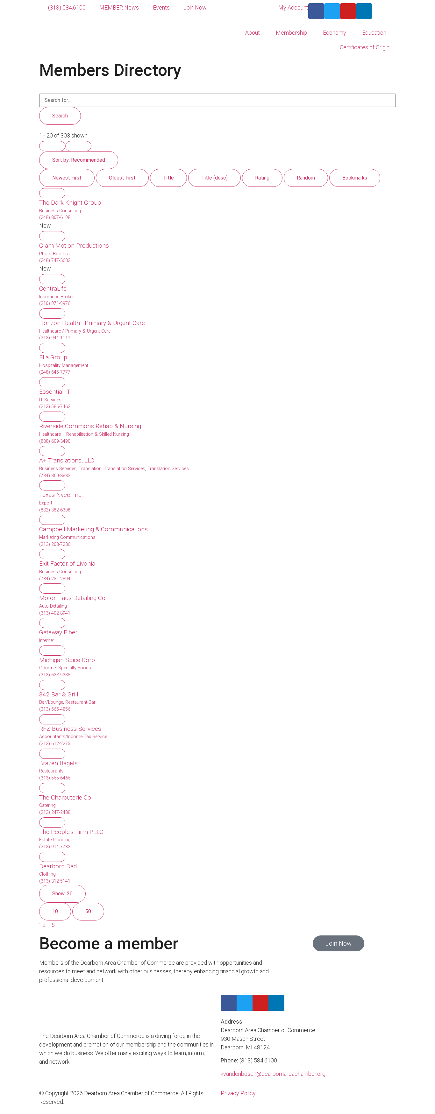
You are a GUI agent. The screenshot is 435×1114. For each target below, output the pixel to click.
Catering (47, 805)
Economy (334, 32)
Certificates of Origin (364, 47)
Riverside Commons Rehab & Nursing (90, 426)
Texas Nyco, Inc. (61, 494)
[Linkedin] (364, 11)
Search (60, 116)
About (252, 32)
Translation (90, 468)
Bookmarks (354, 178)
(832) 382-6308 (54, 510)
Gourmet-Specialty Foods (65, 668)
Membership (291, 32)
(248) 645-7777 (54, 372)
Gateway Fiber (58, 632)
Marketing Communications (67, 537)
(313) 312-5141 (54, 881)
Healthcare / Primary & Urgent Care (75, 331)
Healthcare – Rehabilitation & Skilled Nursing (84, 434)
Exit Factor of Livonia (67, 563)
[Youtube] (348, 11)
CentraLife (53, 288)
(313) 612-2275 (54, 743)
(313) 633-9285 (54, 675)
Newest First (67, 178)
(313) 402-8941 (54, 613)
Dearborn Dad (58, 866)
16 (51, 924)
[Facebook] (316, 11)
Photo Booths (53, 254)
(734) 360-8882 (54, 475)
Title (168, 178)
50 (88, 911)
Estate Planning (54, 840)
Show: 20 (62, 894)
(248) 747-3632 (54, 260)
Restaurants (51, 771)
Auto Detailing (53, 606)
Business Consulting (60, 211)
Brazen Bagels (58, 763)
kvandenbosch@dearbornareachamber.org (273, 1073)
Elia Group (53, 357)
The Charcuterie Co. (66, 797)
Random (306, 178)
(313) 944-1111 (54, 338)
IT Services (50, 400)
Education (374, 32)
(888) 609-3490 (54, 441)
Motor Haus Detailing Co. (73, 598)
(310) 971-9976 (54, 303)
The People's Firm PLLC (71, 832)
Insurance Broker (56, 297)
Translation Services (124, 468)
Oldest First (122, 178)
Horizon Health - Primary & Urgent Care (92, 323)
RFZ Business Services (70, 728)
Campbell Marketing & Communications (93, 529)
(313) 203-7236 (54, 544)
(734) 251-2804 (54, 579)
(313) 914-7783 (54, 847)
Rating (262, 178)
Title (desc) (214, 178)
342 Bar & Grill (58, 694)
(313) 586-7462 (54, 406)
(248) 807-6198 (54, 217)
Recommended (78, 160)
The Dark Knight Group (70, 202)
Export (45, 503)
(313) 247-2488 (54, 812)
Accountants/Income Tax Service (73, 736)
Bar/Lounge (51, 702)
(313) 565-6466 (54, 778)
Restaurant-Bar (80, 702)
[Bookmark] (52, 193)
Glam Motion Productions (74, 245)
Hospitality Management (63, 365)
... (47, 924)
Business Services (57, 468)
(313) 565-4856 (54, 709)
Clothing (47, 874)
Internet (46, 640)
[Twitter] (332, 11)
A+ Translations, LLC (66, 460)
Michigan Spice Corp (67, 660)
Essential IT (54, 391)
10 (55, 911)
